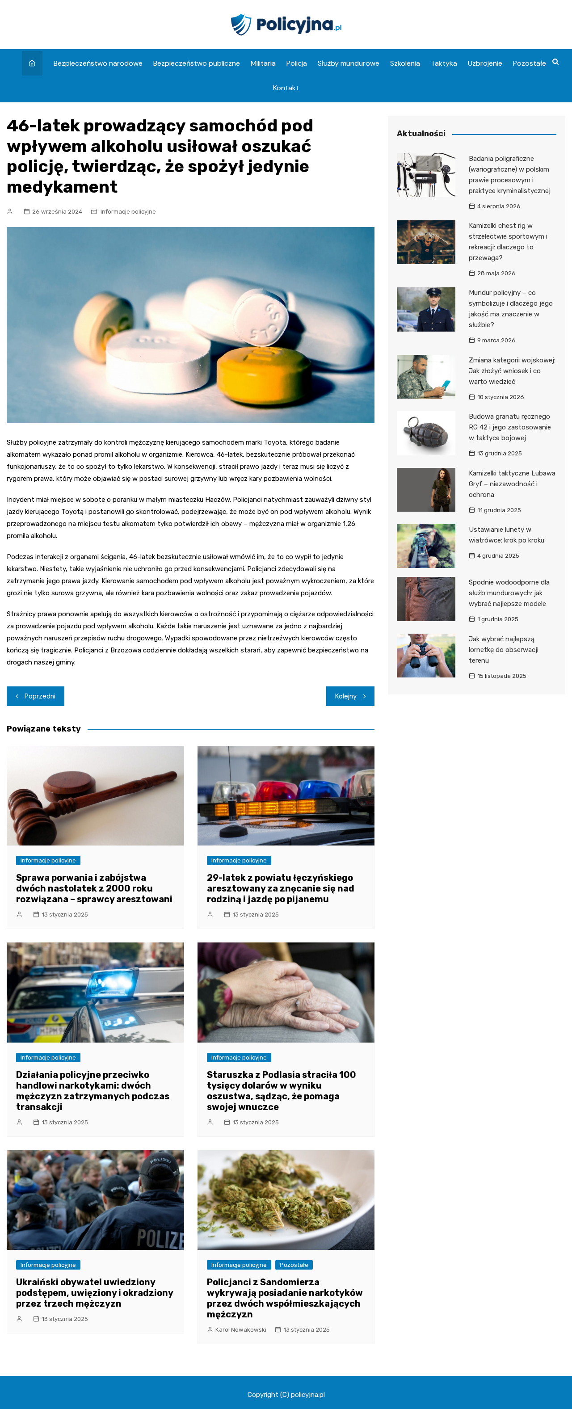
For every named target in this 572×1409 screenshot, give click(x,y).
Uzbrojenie (485, 63)
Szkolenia (405, 63)
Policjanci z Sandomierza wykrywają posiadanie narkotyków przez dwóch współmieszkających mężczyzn (285, 1298)
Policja (296, 63)
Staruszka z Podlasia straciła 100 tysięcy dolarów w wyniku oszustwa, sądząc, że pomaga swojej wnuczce (281, 1090)
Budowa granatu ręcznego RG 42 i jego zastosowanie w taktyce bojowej (510, 427)
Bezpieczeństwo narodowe (98, 63)
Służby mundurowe (348, 63)
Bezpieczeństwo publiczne (196, 63)
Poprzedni (40, 696)
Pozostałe (529, 63)
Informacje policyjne (128, 211)
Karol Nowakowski (240, 1329)
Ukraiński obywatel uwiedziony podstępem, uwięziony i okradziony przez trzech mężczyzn (94, 1293)
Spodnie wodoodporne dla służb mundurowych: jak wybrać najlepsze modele (509, 593)
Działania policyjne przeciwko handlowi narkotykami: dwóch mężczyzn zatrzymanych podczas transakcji (92, 1090)
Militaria (263, 63)
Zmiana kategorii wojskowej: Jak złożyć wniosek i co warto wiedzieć (512, 371)
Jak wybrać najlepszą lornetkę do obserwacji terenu (503, 650)
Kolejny (346, 696)
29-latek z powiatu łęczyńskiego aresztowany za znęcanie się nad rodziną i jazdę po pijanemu (280, 888)
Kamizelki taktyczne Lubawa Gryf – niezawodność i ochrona (512, 484)
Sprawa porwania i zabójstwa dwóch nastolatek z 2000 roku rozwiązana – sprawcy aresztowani (94, 888)
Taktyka (444, 63)
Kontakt (286, 88)
